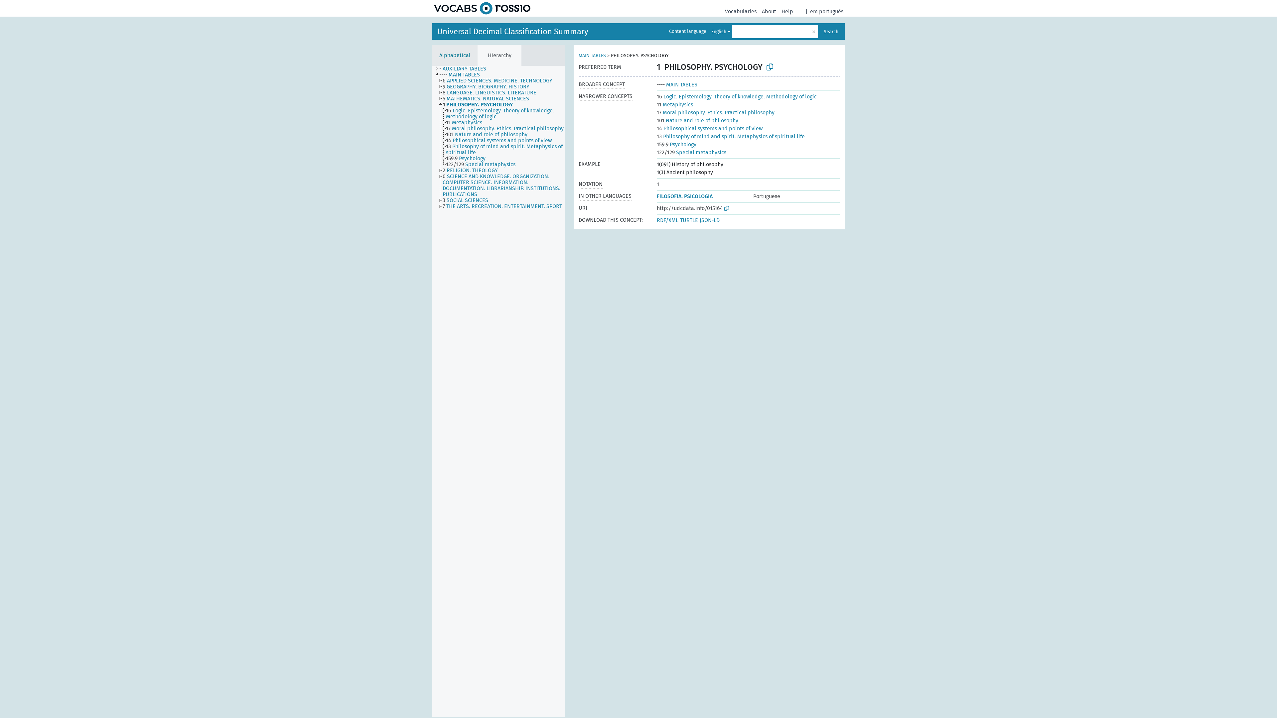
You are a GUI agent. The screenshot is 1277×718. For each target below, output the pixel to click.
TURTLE (689, 220)
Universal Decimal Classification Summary (512, 31)
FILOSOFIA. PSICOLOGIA (685, 196)
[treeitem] (465, 69)
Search (831, 32)
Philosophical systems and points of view (710, 128)
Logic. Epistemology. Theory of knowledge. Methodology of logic (737, 96)
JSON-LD (710, 220)
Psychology (676, 144)
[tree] (498, 391)
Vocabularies (741, 11)
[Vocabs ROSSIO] (482, 8)
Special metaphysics (691, 152)
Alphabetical (455, 55)
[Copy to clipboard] (770, 67)
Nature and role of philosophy (697, 120)
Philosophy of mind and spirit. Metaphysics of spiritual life (731, 136)
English (718, 32)
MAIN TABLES (592, 56)
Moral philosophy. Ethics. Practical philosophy (716, 112)
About (769, 11)
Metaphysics (675, 104)
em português (826, 11)
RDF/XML (667, 220)
